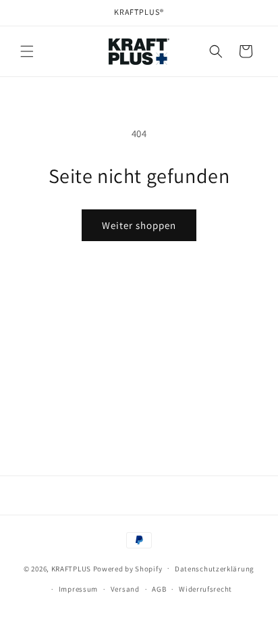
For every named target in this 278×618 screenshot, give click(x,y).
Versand (125, 589)
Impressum (78, 589)
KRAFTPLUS (71, 568)
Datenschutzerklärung (214, 568)
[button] (27, 51)
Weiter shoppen (139, 225)
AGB (159, 589)
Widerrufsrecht (205, 589)
